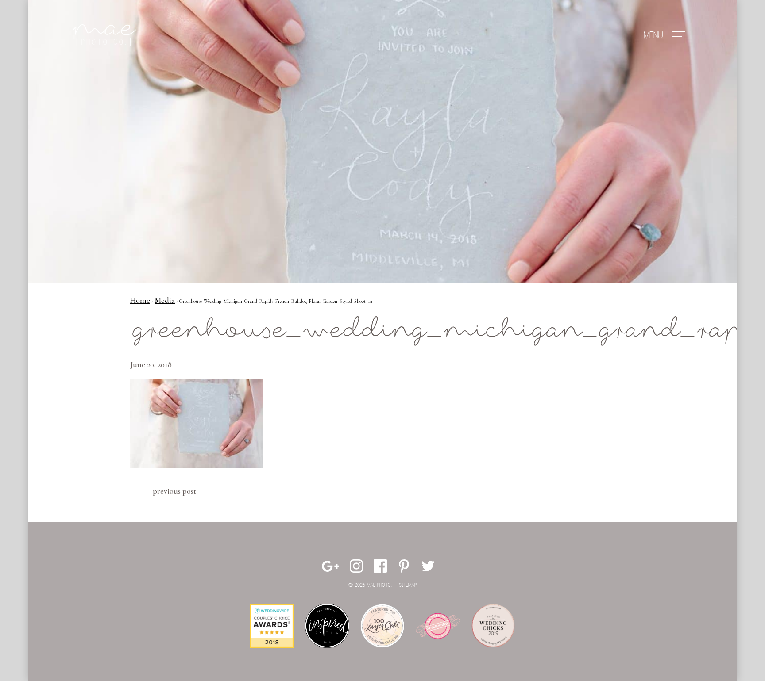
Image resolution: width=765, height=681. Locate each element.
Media (165, 300)
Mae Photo (106, 35)
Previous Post (174, 491)
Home (140, 300)
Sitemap (408, 585)
